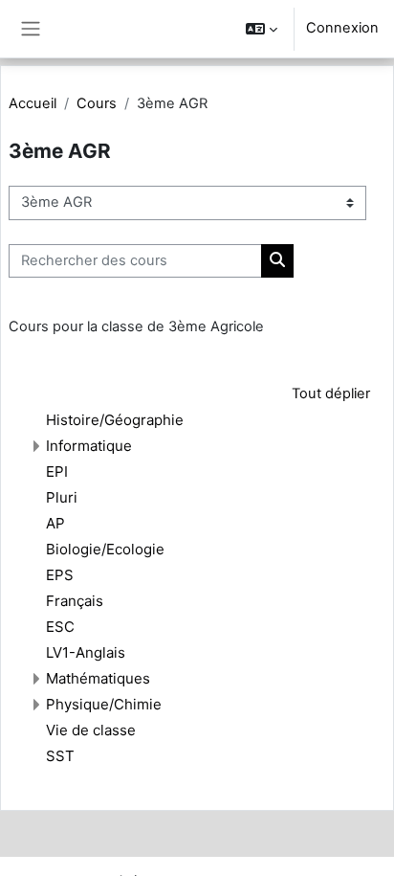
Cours (97, 103)
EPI (57, 471)
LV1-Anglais (85, 652)
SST (60, 756)
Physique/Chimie (104, 704)
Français (74, 601)
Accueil (32, 103)
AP (55, 523)
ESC (60, 627)
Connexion (342, 27)
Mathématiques (98, 678)
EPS (60, 575)
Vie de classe (91, 730)
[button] (261, 28)
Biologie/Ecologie (105, 549)
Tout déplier (331, 393)
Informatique (89, 446)
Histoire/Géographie (115, 420)
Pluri (61, 497)
